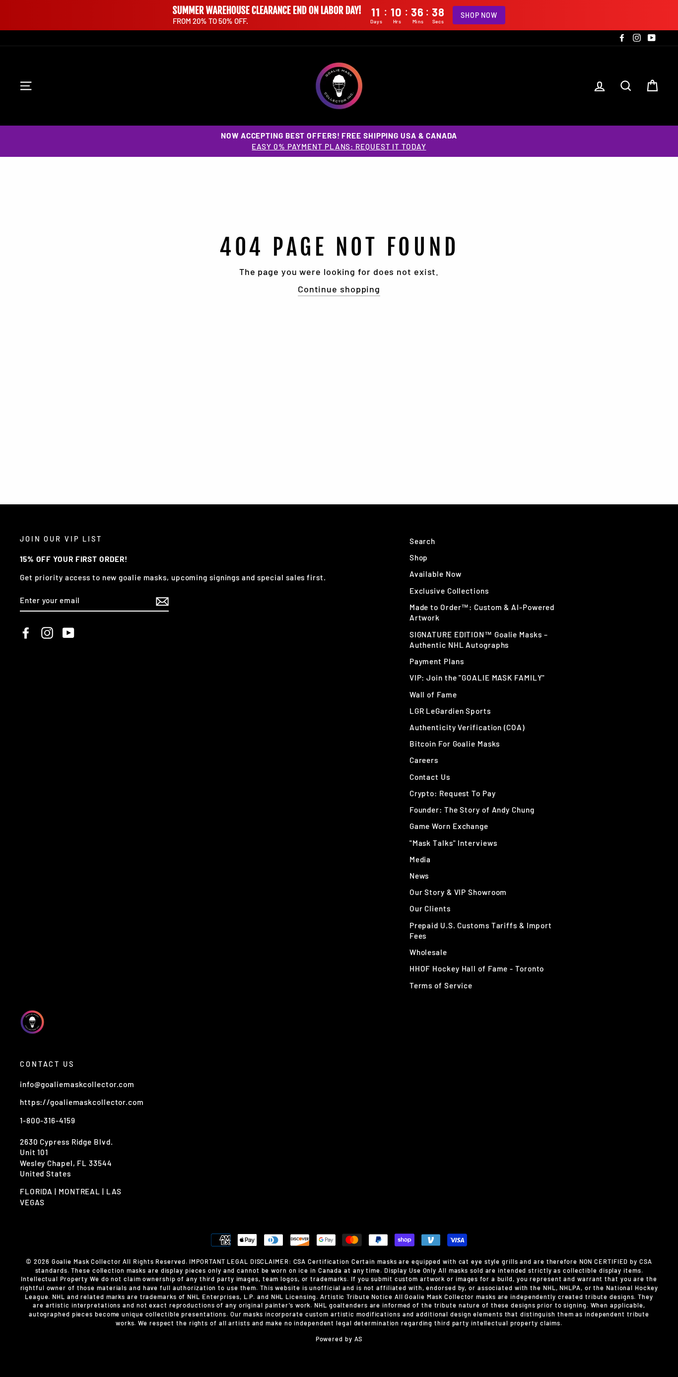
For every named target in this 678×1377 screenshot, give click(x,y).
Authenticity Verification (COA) (467, 727)
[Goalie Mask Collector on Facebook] (26, 632)
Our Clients (430, 908)
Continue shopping (339, 288)
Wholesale (428, 952)
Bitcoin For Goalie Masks (454, 743)
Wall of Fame (433, 694)
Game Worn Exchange (448, 826)
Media (420, 859)
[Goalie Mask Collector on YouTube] (68, 632)
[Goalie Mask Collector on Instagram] (47, 632)
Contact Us (429, 776)
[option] (339, 141)
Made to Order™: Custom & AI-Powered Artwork (482, 612)
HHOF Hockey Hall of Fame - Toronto (476, 968)
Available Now (435, 573)
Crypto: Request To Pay (452, 793)
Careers (423, 760)
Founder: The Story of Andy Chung (472, 809)
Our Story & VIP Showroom (458, 892)
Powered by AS (339, 1339)
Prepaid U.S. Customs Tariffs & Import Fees (480, 930)
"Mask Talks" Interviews (453, 842)
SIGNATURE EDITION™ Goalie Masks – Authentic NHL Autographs (478, 639)
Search (422, 541)
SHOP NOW (479, 15)
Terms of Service (441, 985)
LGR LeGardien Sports (450, 710)
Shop (418, 557)
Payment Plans (436, 661)
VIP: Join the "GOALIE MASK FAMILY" (477, 677)
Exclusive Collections (449, 590)
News (419, 875)
